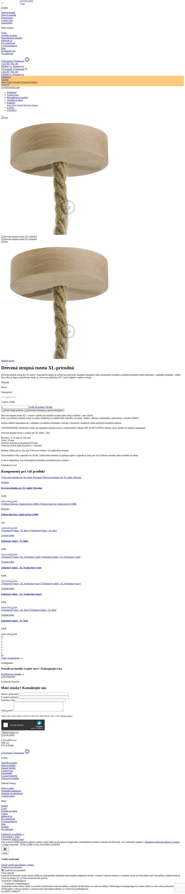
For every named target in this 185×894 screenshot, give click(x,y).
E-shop (4, 7)
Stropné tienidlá (8, 768)
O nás (4, 33)
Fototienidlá (6, 23)
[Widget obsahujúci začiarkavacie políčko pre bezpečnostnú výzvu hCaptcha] (23, 724)
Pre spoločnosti (8, 43)
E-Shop (10, 107)
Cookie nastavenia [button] (10, 844)
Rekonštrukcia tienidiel (11, 38)
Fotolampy (6, 77)
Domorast (25, 82)
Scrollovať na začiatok (11, 834)
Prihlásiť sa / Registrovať (12, 66)
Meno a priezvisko (9, 694)
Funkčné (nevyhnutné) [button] (11, 867)
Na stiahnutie (7, 53)
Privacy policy (66, 716)
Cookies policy (8, 796)
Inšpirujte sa (6, 40)
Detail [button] (16, 410)
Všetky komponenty (10, 658)
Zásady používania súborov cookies (17, 865)
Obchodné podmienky (11, 791)
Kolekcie (11, 103)
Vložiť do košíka (36, 407)
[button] (44, 410)
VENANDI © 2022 (10, 837)
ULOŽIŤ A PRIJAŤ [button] (10, 891)
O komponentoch (9, 46)
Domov (4, 806)
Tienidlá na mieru (15, 100)
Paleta (9, 82)
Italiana (34, 82)
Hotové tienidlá (8, 12)
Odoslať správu (9, 732)
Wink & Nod (18, 839)
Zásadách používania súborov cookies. (162, 842)
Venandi (17, 82)
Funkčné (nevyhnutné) (15, 870)
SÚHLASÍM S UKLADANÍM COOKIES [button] (40, 844)
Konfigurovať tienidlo (11, 674)
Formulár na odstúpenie (12, 793)
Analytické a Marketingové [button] (13, 881)
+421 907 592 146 (9, 63)
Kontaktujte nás (8, 51)
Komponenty (7, 17)
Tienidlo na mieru (9, 35)
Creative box (7, 20)
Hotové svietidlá (8, 15)
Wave (3, 82)
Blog (3, 48)
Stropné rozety (7, 360)
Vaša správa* (7, 710)
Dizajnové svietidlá (10, 778)
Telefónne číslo (8, 700)
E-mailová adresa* (9, 697)
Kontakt (5, 79)
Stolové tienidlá (8, 765)
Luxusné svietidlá (9, 776)
